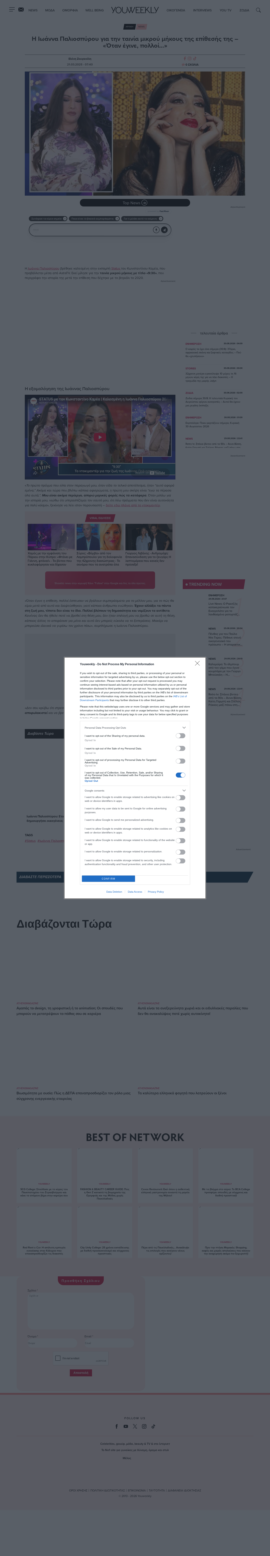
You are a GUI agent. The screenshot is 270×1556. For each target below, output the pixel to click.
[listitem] (135, 728)
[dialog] (135, 778)
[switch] (180, 735)
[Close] (198, 664)
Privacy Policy (156, 891)
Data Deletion (114, 891)
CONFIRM (108, 878)
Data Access (135, 891)
